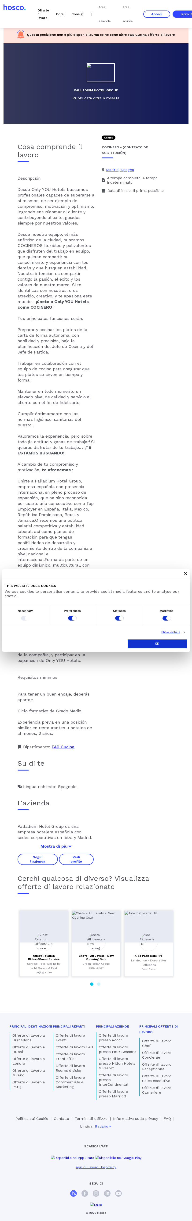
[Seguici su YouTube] (118, 1194)
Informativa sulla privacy (135, 1118)
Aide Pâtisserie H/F (149, 955)
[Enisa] (96, 1205)
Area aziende (105, 14)
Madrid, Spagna (120, 170)
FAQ (167, 1118)
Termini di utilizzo (91, 1118)
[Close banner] (185, 573)
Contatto (61, 1118)
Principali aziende (112, 1026)
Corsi (60, 14)
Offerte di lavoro (43, 14)
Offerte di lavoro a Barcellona (28, 1037)
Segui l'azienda (37, 859)
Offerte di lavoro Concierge (156, 1055)
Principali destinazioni (31, 1026)
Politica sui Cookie (31, 1118)
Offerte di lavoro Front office (70, 1056)
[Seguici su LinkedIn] (107, 1194)
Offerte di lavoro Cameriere (156, 1090)
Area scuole (127, 14)
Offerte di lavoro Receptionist (156, 1066)
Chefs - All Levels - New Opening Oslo (96, 957)
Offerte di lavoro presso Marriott (113, 1093)
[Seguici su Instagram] (96, 1194)
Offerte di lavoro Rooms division (70, 1068)
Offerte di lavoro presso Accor (113, 1037)
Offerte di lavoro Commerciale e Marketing (70, 1082)
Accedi (156, 14)
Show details (170, 632)
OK (157, 643)
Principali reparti (69, 1026)
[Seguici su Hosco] (73, 1194)
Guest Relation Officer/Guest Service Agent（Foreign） (44, 959)
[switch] (72, 618)
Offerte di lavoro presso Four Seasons (117, 1049)
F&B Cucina (137, 34)
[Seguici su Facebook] (84, 1194)
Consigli (78, 14)
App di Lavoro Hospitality (96, 1167)
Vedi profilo (76, 859)
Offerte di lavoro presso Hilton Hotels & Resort (117, 1063)
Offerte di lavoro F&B (74, 1047)
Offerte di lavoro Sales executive (156, 1078)
